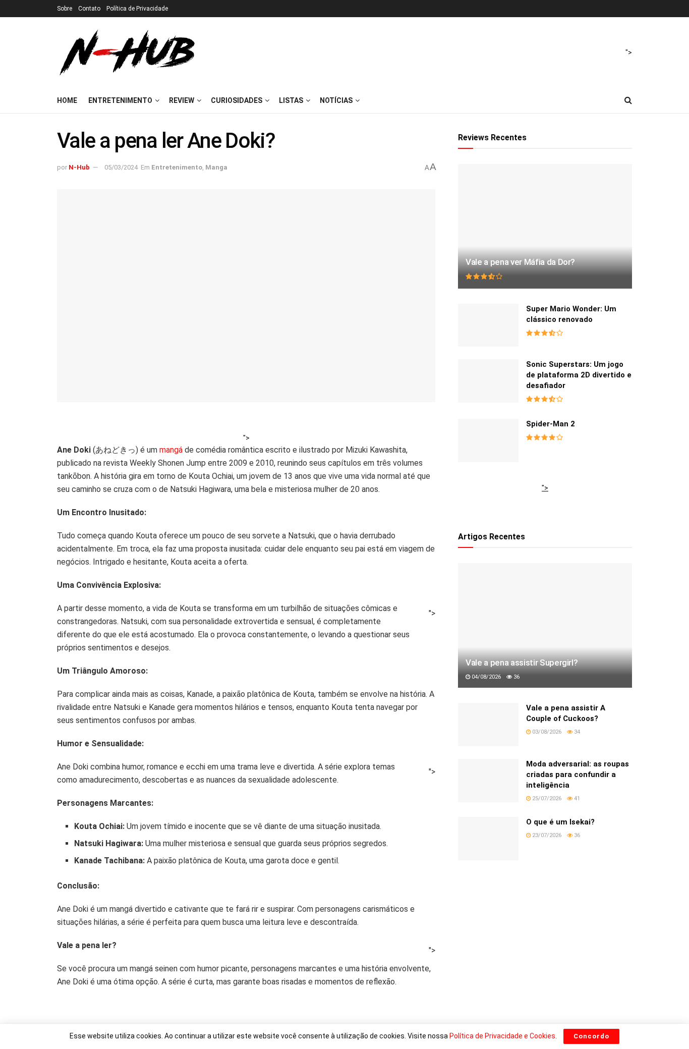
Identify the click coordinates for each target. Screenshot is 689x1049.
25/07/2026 (546, 798)
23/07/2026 (546, 835)
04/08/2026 (485, 677)
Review (181, 100)
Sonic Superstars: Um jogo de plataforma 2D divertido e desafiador (578, 375)
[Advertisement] (545, 499)
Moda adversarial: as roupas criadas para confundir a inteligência (577, 774)
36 (516, 677)
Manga (216, 167)
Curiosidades (236, 100)
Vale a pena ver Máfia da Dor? (520, 262)
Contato (89, 8)
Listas (291, 100)
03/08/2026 (546, 732)
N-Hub (79, 167)
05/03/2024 (121, 167)
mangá (171, 450)
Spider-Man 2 (550, 423)
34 (576, 732)
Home (67, 100)
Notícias (336, 100)
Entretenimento (120, 100)
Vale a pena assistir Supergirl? (522, 662)
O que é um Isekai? (560, 821)
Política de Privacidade (137, 8)
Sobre (64, 8)
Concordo (591, 1036)
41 (576, 798)
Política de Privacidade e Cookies (502, 1036)
